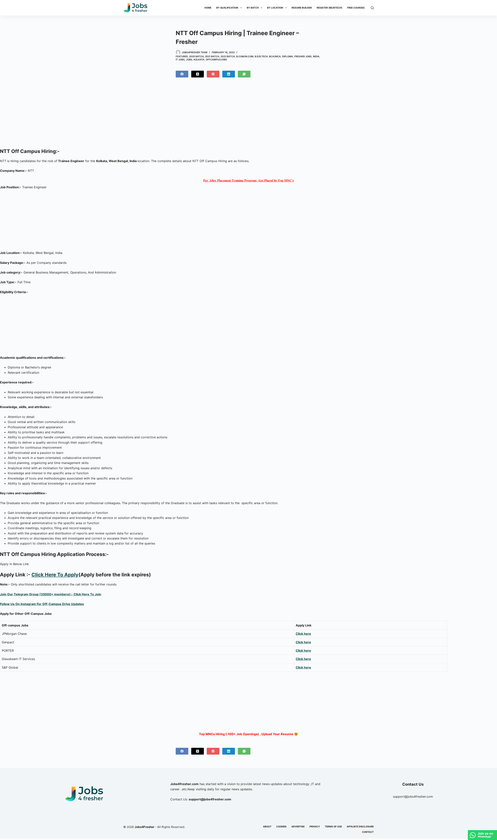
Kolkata (199, 59)
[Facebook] (182, 74)
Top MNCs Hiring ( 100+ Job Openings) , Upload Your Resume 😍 (248, 734)
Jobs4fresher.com (184, 784)
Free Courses (356, 7)
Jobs (189, 59)
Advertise (298, 826)
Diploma (287, 56)
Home (207, 7)
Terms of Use (333, 826)
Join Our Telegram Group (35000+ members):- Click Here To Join (50, 594)
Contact (368, 831)
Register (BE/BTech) (329, 7)
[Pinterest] (213, 74)
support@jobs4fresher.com (413, 796)
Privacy (314, 826)
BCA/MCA (275, 56)
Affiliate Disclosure (360, 826)
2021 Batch (212, 56)
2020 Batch (196, 56)
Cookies (281, 826)
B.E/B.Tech (261, 56)
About (267, 826)
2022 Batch (228, 56)
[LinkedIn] (228, 74)
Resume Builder (302, 7)
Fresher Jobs (303, 56)
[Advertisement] (248, 114)
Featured (182, 56)
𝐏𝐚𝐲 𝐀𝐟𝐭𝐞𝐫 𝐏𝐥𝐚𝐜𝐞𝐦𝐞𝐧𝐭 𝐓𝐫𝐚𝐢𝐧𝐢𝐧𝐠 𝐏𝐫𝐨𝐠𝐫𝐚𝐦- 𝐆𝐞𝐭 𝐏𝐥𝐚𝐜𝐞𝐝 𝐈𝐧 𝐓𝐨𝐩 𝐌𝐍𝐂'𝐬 (248, 180)
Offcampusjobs (216, 59)
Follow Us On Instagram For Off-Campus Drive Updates (42, 604)
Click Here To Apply (54, 575)
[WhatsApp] (244, 74)
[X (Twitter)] (197, 74)
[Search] (372, 7)
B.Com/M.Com (244, 56)
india (316, 56)
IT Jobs (180, 59)
